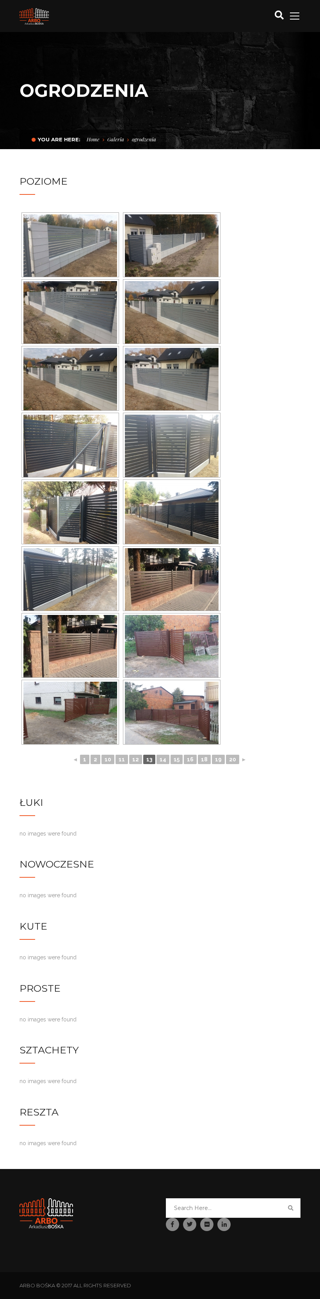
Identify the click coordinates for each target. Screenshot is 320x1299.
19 (218, 759)
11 (122, 759)
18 (204, 759)
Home (93, 139)
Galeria (115, 139)
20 (232, 759)
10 (108, 759)
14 (163, 759)
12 (135, 759)
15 (177, 759)
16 (190, 759)
